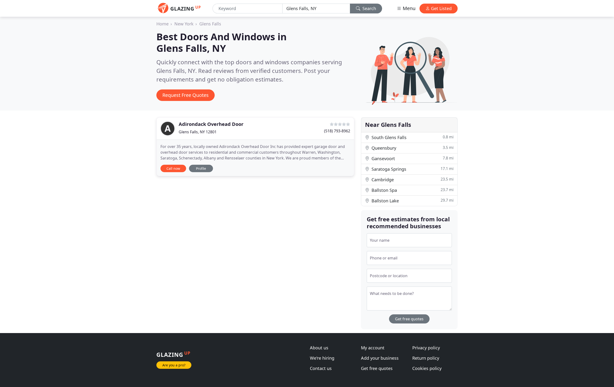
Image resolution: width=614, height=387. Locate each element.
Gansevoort (412, 158)
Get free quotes (409, 319)
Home (162, 24)
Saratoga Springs (412, 169)
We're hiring (322, 358)
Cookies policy (427, 368)
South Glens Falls (412, 137)
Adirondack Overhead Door (211, 124)
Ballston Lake (412, 201)
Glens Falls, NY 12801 (198, 132)
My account (372, 348)
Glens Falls (210, 24)
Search (368, 8)
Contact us (321, 368)
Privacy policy (426, 348)
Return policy (425, 358)
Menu (408, 8)
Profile (201, 168)
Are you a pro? (173, 365)
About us (319, 348)
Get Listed (441, 8)
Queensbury (412, 148)
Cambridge (412, 179)
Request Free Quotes (185, 95)
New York (184, 24)
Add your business (380, 358)
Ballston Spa (412, 190)
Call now (173, 168)
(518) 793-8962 (337, 131)
